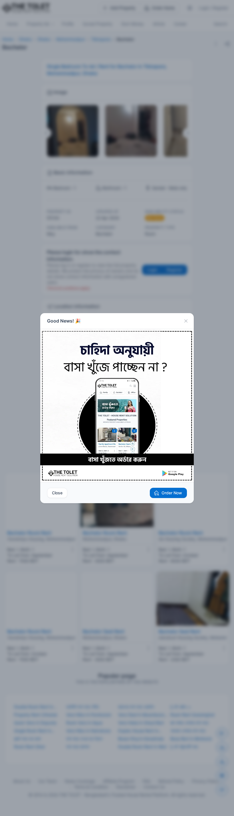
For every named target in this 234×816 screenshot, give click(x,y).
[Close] (186, 321)
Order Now (172, 492)
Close (57, 492)
